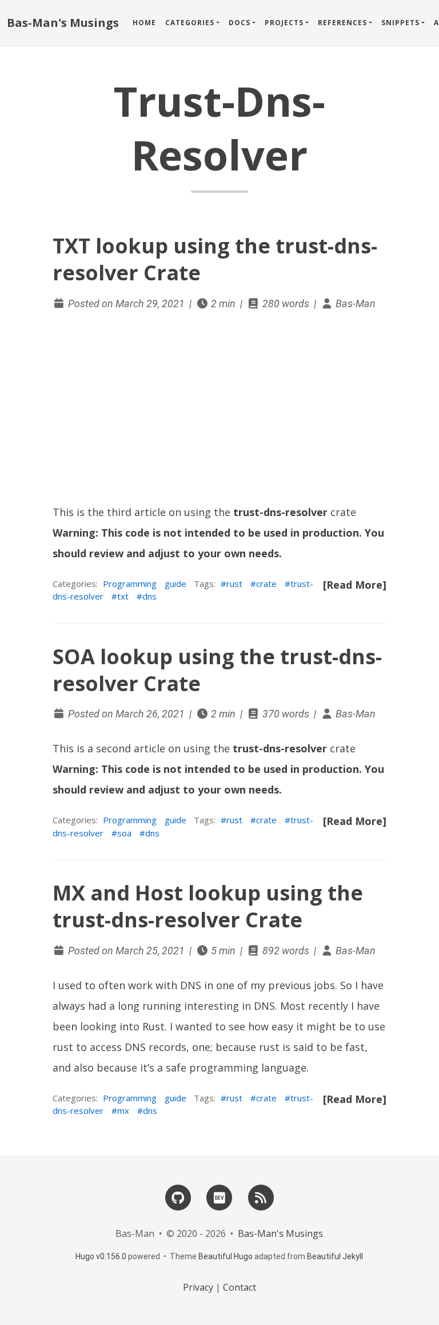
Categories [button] (189, 22)
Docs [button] (239, 22)
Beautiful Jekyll (335, 1256)
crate (266, 583)
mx (123, 1110)
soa (124, 833)
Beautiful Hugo (225, 1256)
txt (123, 596)
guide (175, 583)
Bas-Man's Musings (63, 22)
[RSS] (261, 1197)
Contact (239, 1287)
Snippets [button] (400, 22)
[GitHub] (178, 1197)
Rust (153, 1026)
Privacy (198, 1287)
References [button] (342, 22)
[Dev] (219, 1197)
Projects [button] (284, 22)
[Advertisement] (219, 408)
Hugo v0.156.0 (100, 1256)
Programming (130, 583)
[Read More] (354, 585)
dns (149, 596)
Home (144, 22)
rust (234, 583)
